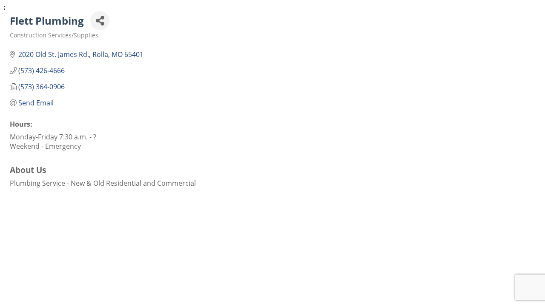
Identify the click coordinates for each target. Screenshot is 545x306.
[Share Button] (99, 20)
